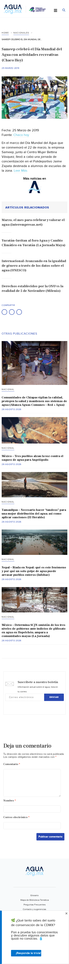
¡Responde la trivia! (28, 953)
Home (5, 33)
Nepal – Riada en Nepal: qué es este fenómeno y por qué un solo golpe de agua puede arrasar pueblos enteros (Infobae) (34, 571)
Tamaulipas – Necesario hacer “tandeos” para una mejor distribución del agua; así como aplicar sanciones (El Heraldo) (34, 513)
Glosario (34, 895)
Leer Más (20, 171)
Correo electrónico (16, 817)
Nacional (8, 389)
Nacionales (21, 33)
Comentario (11, 764)
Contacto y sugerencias (34, 909)
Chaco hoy (21, 135)
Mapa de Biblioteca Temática (34, 900)
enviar (54, 697)
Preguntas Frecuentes (35, 904)
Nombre (9, 800)
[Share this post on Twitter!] (12, 312)
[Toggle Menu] (55, 10)
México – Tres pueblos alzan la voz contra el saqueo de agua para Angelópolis (32, 458)
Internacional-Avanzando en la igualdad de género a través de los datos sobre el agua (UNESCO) (34, 265)
